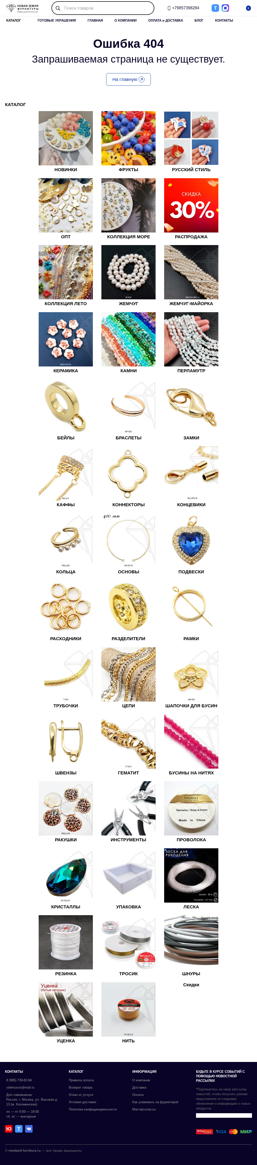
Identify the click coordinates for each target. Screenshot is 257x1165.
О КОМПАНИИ (125, 20)
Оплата (138, 1095)
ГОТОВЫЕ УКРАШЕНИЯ (57, 20)
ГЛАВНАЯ (95, 20)
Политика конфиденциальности (93, 1109)
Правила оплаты (81, 1080)
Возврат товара (80, 1087)
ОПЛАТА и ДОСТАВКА (165, 20)
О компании (141, 1080)
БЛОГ (199, 20)
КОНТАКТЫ (224, 20)
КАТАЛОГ (13, 20)
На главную (124, 79)
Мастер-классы (144, 1109)
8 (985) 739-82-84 (19, 1080)
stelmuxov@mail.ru (20, 1087)
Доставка (139, 1087)
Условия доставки (82, 1102)
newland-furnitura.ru (25, 1150)
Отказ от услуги (81, 1095)
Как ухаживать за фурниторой (155, 1102)
